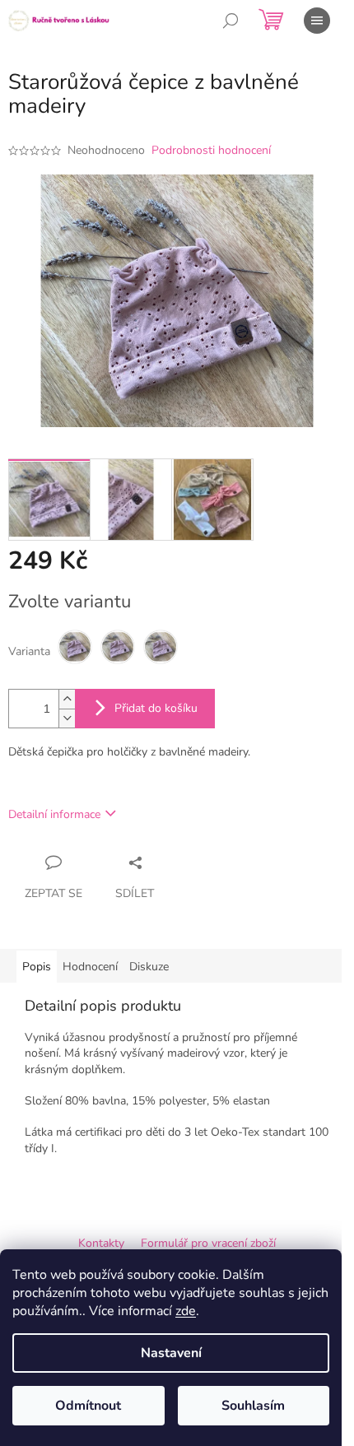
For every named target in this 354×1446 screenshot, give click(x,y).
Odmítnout (88, 1406)
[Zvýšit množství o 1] (66, 699)
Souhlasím (253, 1406)
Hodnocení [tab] (90, 966)
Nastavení (171, 1353)
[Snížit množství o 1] (66, 718)
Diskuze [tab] (149, 966)
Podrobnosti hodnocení (211, 150)
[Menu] (316, 20)
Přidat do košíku (156, 708)
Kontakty (101, 1243)
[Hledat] (230, 20)
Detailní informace (54, 814)
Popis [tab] (36, 966)
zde (185, 1311)
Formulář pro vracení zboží (208, 1243)
